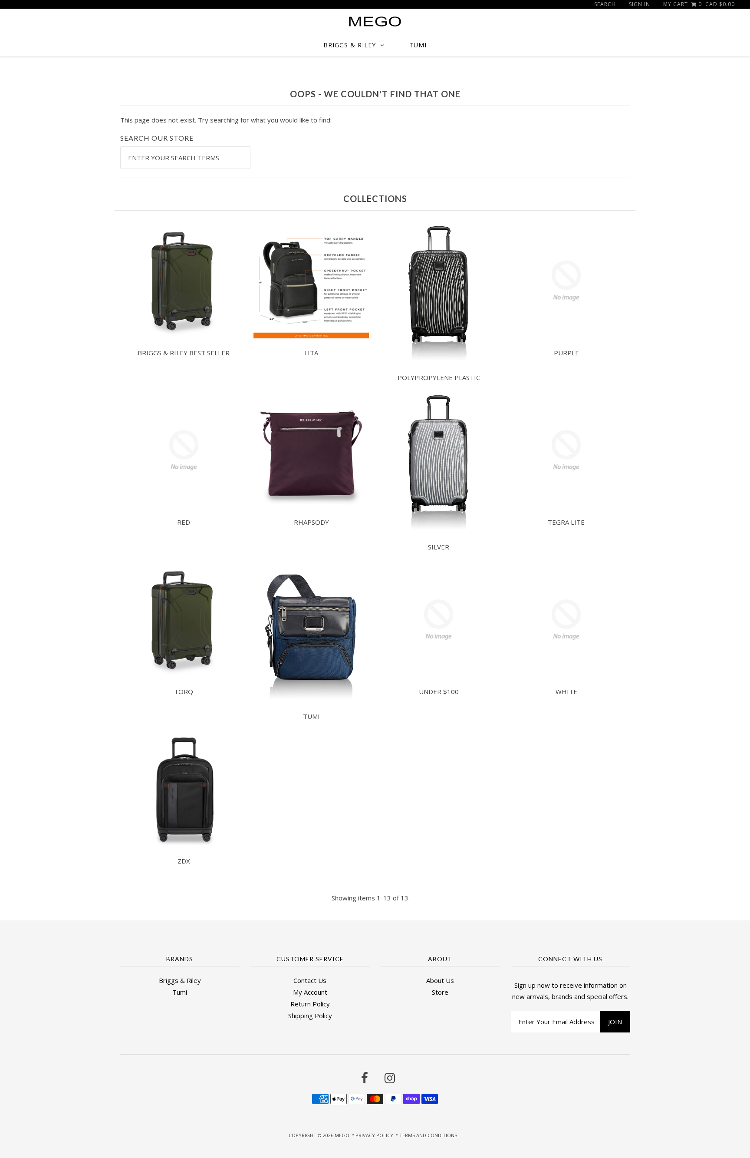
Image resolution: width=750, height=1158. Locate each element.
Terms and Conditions (428, 1135)
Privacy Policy (374, 1135)
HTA (311, 352)
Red (183, 522)
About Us (440, 980)
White (566, 691)
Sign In (639, 4)
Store (440, 992)
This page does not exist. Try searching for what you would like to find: (226, 120)
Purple (566, 352)
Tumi (418, 45)
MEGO (342, 1135)
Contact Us (309, 980)
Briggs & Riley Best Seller (184, 352)
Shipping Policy (310, 1015)
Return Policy (310, 1003)
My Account (310, 992)
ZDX (184, 861)
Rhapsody (311, 522)
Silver (438, 547)
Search (605, 4)
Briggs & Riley (349, 45)
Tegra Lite (566, 522)
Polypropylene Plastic (439, 377)
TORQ (183, 691)
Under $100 (439, 691)
